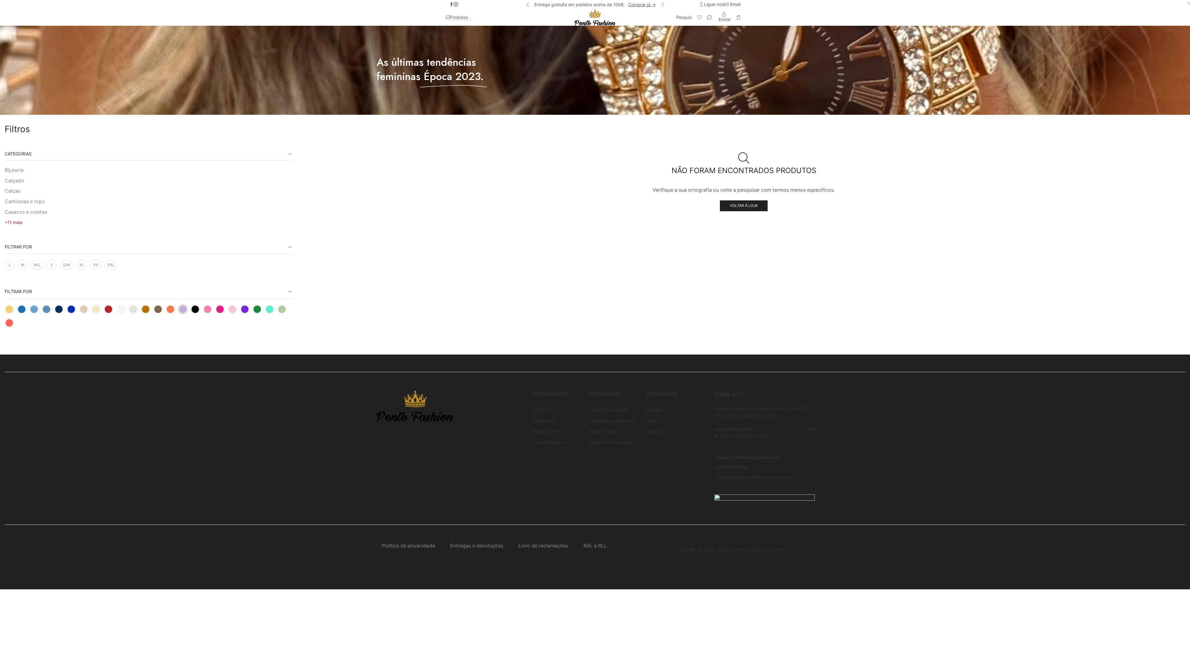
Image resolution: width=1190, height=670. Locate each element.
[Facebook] (451, 4)
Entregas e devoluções (476, 546)
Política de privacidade (408, 546)
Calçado (14, 181)
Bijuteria (14, 170)
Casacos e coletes (26, 212)
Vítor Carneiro (799, 549)
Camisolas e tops (25, 201)
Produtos (459, 17)
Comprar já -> (642, 4)
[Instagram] (456, 4)
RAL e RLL (595, 546)
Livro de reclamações (543, 546)
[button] (528, 4)
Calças (12, 191)
